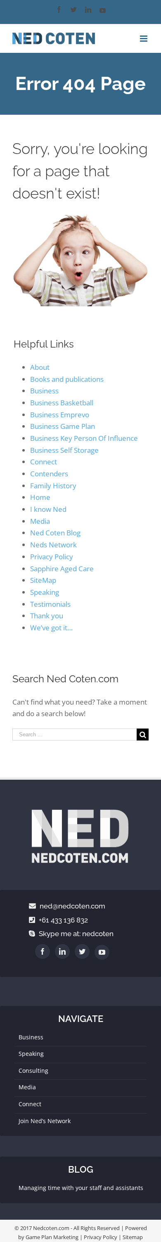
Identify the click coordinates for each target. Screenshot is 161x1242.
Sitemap (133, 1237)
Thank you (46, 615)
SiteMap (43, 580)
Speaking (44, 592)
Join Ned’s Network (45, 1121)
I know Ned (48, 509)
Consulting (33, 1070)
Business (44, 390)
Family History (53, 485)
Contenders (49, 473)
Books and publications (67, 379)
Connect (43, 461)
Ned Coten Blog (55, 532)
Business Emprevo (59, 414)
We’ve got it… (51, 627)
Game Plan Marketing (52, 1237)
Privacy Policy (51, 556)
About (40, 367)
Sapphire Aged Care (62, 568)
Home (40, 497)
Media (40, 521)
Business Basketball (61, 402)
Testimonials (50, 604)
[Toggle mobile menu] (144, 38)
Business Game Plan (62, 426)
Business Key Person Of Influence (84, 438)
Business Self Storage (64, 450)
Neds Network (53, 544)
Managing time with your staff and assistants (81, 1188)
